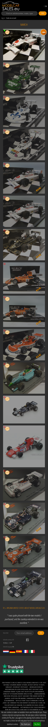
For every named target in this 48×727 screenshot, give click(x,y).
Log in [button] (3, 18)
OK (41, 633)
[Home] (13, 6)
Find (42, 13)
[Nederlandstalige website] (6, 651)
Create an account (11, 18)
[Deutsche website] (12, 651)
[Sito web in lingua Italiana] (32, 651)
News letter (5, 633)
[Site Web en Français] (25, 651)
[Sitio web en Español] (19, 651)
